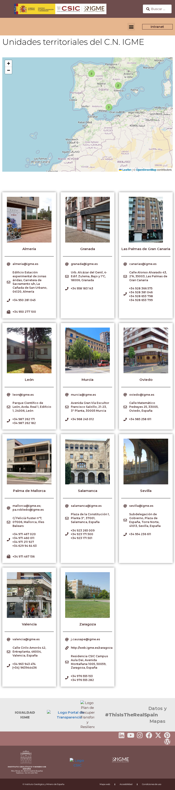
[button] (131, 26)
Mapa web (105, 784)
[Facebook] (149, 735)
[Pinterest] (167, 735)
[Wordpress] (167, 742)
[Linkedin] (121, 735)
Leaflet (126, 170)
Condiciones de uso (151, 784)
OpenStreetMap (146, 170)
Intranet (157, 27)
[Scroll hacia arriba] (164, 783)
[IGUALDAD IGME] (5, 715)
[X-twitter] (158, 735)
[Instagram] (140, 735)
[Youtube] (131, 735)
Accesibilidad (126, 784)
